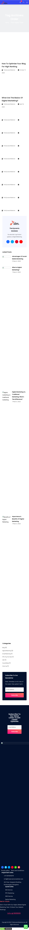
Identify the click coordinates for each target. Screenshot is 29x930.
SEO (3, 660)
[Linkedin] (6, 867)
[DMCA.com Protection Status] (6, 928)
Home (7, 22)
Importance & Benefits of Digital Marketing (18, 519)
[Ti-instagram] (12, 867)
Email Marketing (6, 654)
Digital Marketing (6, 650)
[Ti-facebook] (2, 867)
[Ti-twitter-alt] (9, 867)
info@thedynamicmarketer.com (13, 879)
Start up (4, 666)
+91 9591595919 (9, 876)
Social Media (5, 663)
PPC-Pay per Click (7, 657)
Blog (3, 647)
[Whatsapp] (15, 867)
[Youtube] (19, 867)
